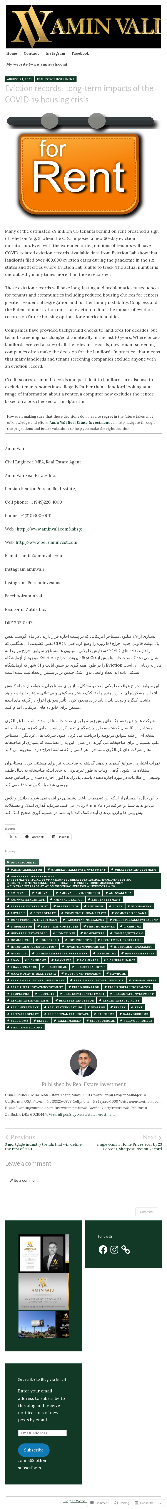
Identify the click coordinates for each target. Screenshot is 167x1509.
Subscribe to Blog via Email (42, 1380)
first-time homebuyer (59, 926)
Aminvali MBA (120, 893)
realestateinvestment (30, 1000)
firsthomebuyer (101, 926)
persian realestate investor (99, 980)
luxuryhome (56, 967)
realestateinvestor (76, 1000)
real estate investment (84, 993)
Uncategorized (24, 862)
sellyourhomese (138, 1020)
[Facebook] (103, 1249)
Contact (31, 53)
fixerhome (132, 926)
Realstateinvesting (65, 1007)
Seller (42, 1020)
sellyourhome (102, 1020)
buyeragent (141, 906)
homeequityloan (128, 933)
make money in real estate (33, 973)
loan (15, 960)
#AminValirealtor (26, 869)
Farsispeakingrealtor (85, 919)
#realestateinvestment (136, 869)
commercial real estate (85, 913)
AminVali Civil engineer (80, 893)
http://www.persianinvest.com (46, 542)
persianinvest (144, 980)
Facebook (80, 53)
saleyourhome (135, 1014)
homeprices (21, 940)
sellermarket (69, 1020)
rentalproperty (25, 1014)
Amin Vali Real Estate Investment (79, 422)
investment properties (121, 940)
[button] (41, 1253)
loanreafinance (121, 960)
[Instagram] (114, 1249)
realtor (98, 1007)
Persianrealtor (85, 987)
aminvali (43, 893)
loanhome (37, 960)
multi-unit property (83, 973)
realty (120, 1007)
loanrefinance (24, 967)
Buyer (117, 906)
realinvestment (25, 1007)
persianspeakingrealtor (129, 987)
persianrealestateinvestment (37, 987)
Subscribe (34, 1450)
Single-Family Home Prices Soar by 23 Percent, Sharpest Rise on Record (129, 1142)
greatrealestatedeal (29, 933)
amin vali (19, 893)
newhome (118, 973)
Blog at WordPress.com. (83, 1501)
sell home (19, 1020)
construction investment (34, 919)
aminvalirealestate (28, 899)
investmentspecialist (133, 946)
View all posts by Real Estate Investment (82, 1114)
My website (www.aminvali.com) (36, 64)
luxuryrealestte (90, 967)
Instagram (55, 53)
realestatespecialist (121, 1000)
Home (11, 53)
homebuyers (94, 933)
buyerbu (18, 913)
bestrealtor (68, 906)
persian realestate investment (38, 980)
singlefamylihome (26, 1027)
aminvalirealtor (68, 899)
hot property (80, 940)
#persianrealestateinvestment (78, 869)
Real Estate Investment (55, 79)
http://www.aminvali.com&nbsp (49, 529)
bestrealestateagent (29, 906)
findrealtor (21, 926)
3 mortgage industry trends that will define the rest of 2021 (43, 1142)
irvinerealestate (139, 953)
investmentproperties (85, 946)
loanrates (89, 960)
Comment (147, 1212)
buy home (96, 906)
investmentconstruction (34, 946)
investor (19, 953)
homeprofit (50, 940)
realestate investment (134, 993)
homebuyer (66, 933)
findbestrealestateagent (135, 919)
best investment (106, 899)
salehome (106, 1014)
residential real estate (68, 1014)
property (47, 993)
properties (20, 993)
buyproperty (45, 913)
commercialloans (130, 913)
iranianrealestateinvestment (62, 953)
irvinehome (106, 953)
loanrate (63, 960)
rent (139, 1007)
